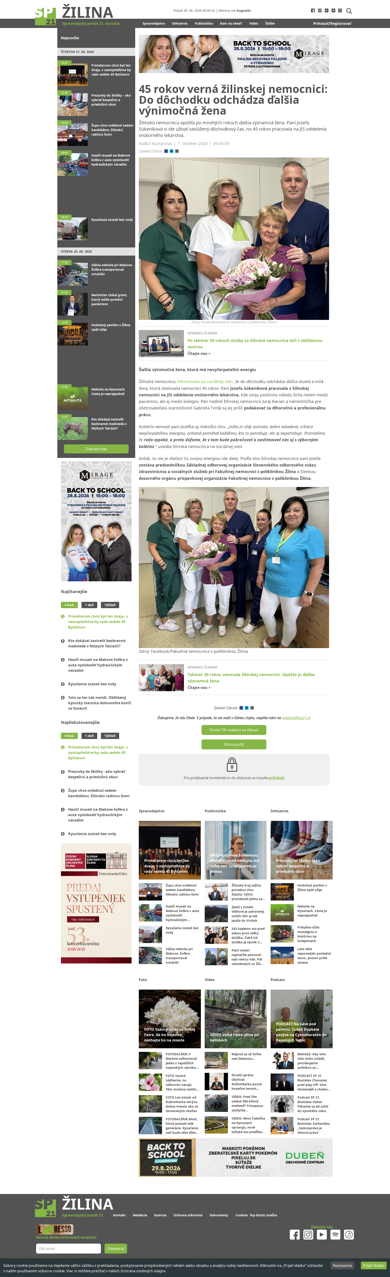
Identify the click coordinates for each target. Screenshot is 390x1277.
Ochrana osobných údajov (143, 1270)
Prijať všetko (373, 1265)
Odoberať (229, 656)
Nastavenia (342, 1265)
